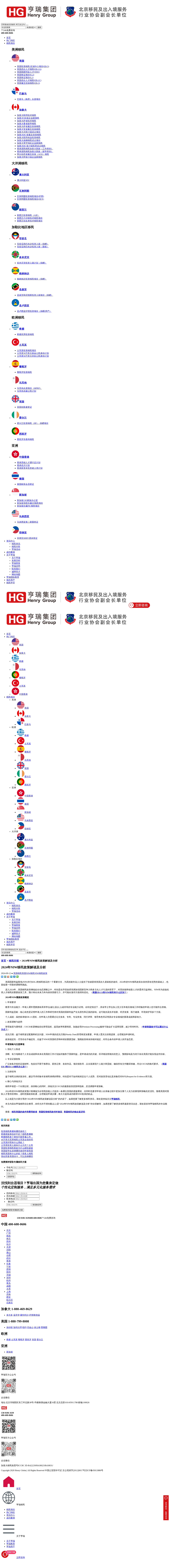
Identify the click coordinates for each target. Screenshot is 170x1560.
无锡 (8, 1275)
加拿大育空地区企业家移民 (29, 143)
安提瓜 (23, 238)
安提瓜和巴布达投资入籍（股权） (33, 247)
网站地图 (16, 574)
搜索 (39, 27)
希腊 (21, 328)
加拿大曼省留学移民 (26, 123)
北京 (8, 1230)
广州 (8, 1233)
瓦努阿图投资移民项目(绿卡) (30, 199)
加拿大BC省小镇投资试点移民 (31, 146)
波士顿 (37, 1327)
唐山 (8, 1252)
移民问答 (16, 546)
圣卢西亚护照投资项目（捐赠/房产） (34, 311)
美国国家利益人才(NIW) (28, 72)
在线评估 (10, 1177)
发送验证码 (37, 1205)
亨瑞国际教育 (12, 577)
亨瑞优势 (16, 566)
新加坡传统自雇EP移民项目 (30, 503)
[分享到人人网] (14, 977)
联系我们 (16, 569)
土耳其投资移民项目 (26, 350)
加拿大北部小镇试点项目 (28, 132)
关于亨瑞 (10, 555)
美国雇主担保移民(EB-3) (28, 83)
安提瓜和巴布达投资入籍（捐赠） (33, 244)
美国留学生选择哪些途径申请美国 (17, 1151)
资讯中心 (10, 541)
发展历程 (16, 560)
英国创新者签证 (24, 407)
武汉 (8, 1258)
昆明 (8, 1269)
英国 (21, 401)
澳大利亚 (24, 174)
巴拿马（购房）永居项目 (28, 99)
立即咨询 (20, 1557)
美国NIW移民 (28, 973)
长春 (8, 1264)
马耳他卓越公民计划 (26, 391)
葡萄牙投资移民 (24, 372)
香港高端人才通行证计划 (28, 462)
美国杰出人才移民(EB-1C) (29, 80)
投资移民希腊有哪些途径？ (14, 1131)
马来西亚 (24, 516)
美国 (21, 60)
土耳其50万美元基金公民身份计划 (33, 353)
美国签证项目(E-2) (25, 75)
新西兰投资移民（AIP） (28, 215)
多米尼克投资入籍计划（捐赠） (32, 263)
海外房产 (10, 580)
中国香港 (24, 457)
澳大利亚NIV (23, 180)
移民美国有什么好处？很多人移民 (17, 1153)
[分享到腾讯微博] (11, 977)
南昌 (8, 1236)
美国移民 (17, 973)
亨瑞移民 (115, 1099)
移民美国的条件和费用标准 (24, 1112)
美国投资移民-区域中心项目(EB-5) (33, 66)
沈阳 (8, 1250)
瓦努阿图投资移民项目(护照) (30, 196)
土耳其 (23, 344)
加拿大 (23, 109)
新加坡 (23, 494)
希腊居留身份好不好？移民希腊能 (17, 1134)
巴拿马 (23, 93)
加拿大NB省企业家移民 (28, 118)
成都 (8, 1286)
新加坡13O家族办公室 (27, 500)
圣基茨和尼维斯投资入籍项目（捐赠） (35, 295)
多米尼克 (24, 257)
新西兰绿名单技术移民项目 (29, 221)
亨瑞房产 (10, 1546)
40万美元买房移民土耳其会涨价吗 (17, 1140)
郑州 (8, 1272)
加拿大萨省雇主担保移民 (28, 126)
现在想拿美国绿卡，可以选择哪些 (17, 1156)
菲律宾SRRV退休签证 (27, 538)
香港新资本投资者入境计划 (29, 468)
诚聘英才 (16, 571)
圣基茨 (23, 289)
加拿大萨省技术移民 (26, 121)
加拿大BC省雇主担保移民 (29, 135)
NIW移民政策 (41, 973)
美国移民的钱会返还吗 (74, 1112)
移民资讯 (16, 544)
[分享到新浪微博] (8, 977)
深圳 (8, 1277)
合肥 (8, 1255)
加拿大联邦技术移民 (26, 115)
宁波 (8, 1266)
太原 (8, 1289)
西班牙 (23, 433)
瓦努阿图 (24, 190)
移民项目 (10, 43)
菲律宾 (23, 532)
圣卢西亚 (24, 305)
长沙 (8, 1244)
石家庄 (9, 1303)
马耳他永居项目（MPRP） (29, 388)
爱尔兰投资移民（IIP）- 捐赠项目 (32, 423)
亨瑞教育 (10, 1544)
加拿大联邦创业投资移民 (28, 137)
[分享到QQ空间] (5, 977)
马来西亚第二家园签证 (27, 522)
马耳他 (23, 382)
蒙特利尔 (24, 1315)
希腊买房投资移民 (25, 334)
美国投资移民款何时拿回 (51, 1112)
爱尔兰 (23, 417)
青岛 (8, 1283)
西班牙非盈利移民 (25, 439)
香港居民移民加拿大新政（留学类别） (35, 151)
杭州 (8, 1280)
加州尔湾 (17, 1327)
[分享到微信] (17, 977)
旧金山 (30, 1327)
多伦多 (9, 1315)
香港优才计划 (23, 465)
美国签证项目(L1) (25, 77)
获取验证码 (37, 1173)
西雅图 (44, 1327)
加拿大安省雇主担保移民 (28, 129)
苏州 (8, 1241)
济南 (8, 1294)
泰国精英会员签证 (25, 484)
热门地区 (10, 40)
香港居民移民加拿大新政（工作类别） (35, 149)
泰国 (21, 478)
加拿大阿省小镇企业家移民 (29, 157)
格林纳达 (24, 273)
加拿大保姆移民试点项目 (28, 140)
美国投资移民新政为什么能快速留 (17, 1148)
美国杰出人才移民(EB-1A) (29, 69)
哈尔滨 (9, 1300)
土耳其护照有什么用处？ (12, 1142)
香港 (8, 1261)
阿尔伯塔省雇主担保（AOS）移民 (33, 154)
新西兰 (23, 209)
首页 (8, 37)
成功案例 (10, 552)
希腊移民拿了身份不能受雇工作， (17, 1137)
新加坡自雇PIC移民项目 (28, 506)
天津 (8, 1247)
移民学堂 (10, 583)
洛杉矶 (9, 1327)
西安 (8, 1297)
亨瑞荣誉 (16, 563)
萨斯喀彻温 (34, 1315)
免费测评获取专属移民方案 (12, 1210)
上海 (8, 1291)
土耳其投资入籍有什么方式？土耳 (17, 1145)
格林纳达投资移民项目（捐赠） (32, 279)
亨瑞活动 (16, 549)
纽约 (24, 1327)
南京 (8, 1238)
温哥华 (16, 1315)
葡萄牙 (23, 366)
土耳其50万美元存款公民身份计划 (33, 356)
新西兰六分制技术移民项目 (29, 218)
